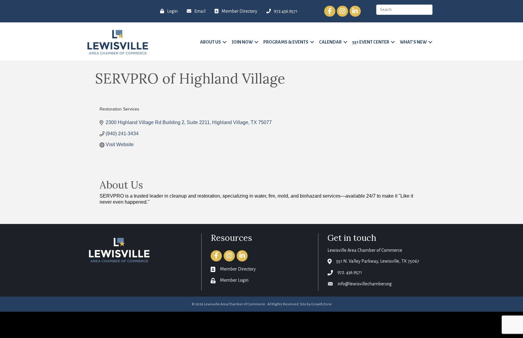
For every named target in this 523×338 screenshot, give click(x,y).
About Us (210, 42)
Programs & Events (285, 42)
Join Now (242, 42)
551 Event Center (370, 42)
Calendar (330, 42)
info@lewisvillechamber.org (364, 283)
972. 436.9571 (349, 272)
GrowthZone (321, 304)
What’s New (413, 42)
